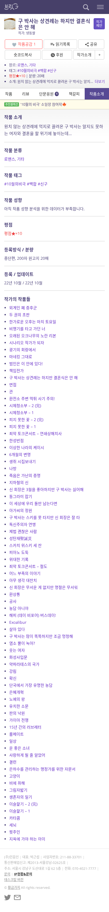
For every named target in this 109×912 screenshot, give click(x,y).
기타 (32, 64)
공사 (12, 601)
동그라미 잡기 (20, 496)
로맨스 (22, 64)
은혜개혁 (16, 692)
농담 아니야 (19, 608)
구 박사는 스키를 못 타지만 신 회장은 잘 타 (44, 517)
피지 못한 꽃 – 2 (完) (26, 419)
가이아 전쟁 (19, 720)
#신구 (52, 70)
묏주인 (14, 832)
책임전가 (16, 370)
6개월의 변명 (20, 454)
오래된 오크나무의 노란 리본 (32, 335)
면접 (12, 384)
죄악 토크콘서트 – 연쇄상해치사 (35, 433)
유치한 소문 (19, 706)
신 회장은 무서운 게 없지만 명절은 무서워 (43, 587)
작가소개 (84, 54)
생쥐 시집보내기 (22, 461)
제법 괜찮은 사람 (23, 531)
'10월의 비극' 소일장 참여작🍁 (36, 104)
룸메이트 (16, 734)
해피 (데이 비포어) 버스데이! (32, 615)
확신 (12, 678)
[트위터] (7, 897)
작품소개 (96, 93)
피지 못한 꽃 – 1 (22, 426)
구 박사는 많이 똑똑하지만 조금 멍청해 (41, 636)
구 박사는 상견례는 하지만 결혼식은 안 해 (43, 377)
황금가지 (14, 887)
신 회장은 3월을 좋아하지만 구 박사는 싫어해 (46, 489)
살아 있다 (17, 629)
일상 (12, 741)
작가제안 (99, 24)
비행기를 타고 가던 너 (27, 328)
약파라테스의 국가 (24, 664)
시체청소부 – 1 (21, 412)
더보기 (100, 81)
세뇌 (12, 825)
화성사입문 (18, 657)
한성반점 (16, 440)
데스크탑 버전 (13, 879)
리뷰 (25, 93)
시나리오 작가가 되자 (26, 342)
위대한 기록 (19, 559)
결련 (12, 762)
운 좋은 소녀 (19, 748)
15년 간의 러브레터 (25, 727)
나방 (12, 468)
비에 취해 (17, 783)
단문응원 (48, 93)
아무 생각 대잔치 (23, 580)
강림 (12, 671)
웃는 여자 (17, 650)
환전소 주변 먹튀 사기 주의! (32, 398)
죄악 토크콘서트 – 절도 (28, 566)
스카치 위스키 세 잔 (25, 545)
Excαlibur (18, 622)
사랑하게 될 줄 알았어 (27, 755)
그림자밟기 (18, 790)
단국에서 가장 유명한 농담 (31, 685)
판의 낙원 (17, 713)
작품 (8, 93)
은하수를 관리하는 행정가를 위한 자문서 (42, 769)
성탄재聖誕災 (20, 538)
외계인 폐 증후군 (23, 307)
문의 (7, 874)
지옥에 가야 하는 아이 (27, 839)
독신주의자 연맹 (22, 524)
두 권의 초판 (19, 314)
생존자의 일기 (20, 797)
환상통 (14, 594)
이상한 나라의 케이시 (26, 447)
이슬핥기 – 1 (19, 811)
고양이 (14, 776)
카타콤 (14, 818)
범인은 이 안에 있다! (26, 363)
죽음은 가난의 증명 (25, 475)
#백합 (42, 70)
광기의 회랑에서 (22, 349)
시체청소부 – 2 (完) (25, 405)
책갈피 (74, 93)
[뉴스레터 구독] (17, 897)
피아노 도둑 (19, 552)
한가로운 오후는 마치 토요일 (32, 321)
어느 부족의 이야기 (25, 573)
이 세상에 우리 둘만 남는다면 (33, 503)
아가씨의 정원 (20, 510)
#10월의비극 (27, 70)
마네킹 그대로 (20, 356)
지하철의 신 (19, 482)
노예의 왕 (17, 699)
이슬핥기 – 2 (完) (23, 804)
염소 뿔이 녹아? (22, 643)
